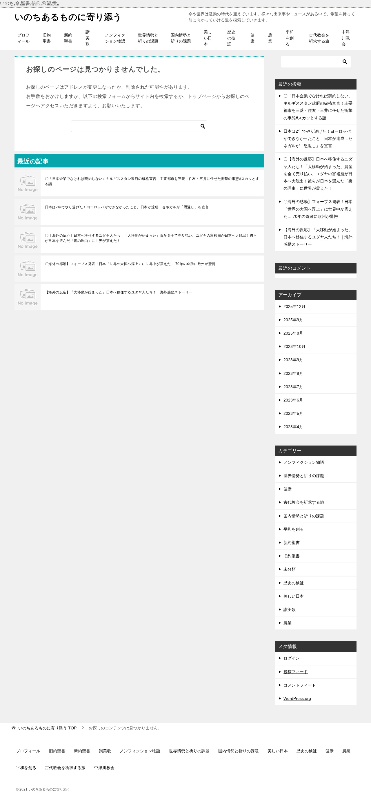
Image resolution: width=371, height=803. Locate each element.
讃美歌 (88, 38)
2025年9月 (293, 319)
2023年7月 (293, 386)
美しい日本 (208, 38)
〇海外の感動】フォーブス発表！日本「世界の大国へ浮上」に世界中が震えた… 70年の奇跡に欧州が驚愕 (130, 264)
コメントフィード (299, 685)
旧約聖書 (47, 38)
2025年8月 (293, 333)
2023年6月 (293, 400)
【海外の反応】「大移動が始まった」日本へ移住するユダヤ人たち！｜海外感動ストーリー (118, 292)
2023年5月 (293, 413)
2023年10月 (294, 346)
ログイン (291, 658)
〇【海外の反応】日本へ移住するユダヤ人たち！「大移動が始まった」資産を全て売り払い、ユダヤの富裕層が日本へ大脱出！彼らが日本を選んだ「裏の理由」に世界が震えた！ (151, 238)
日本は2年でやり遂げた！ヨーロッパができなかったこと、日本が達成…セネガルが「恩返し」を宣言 (127, 207)
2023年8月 (293, 373)
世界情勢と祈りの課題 (148, 38)
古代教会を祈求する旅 (319, 38)
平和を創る (289, 38)
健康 (252, 38)
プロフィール (23, 38)
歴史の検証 (231, 38)
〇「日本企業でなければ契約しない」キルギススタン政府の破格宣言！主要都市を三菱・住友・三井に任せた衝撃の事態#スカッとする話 (152, 181)
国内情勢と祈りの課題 (181, 38)
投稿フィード (295, 671)
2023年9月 (293, 359)
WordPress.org (297, 698)
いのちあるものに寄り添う (68, 17)
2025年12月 (294, 306)
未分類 (289, 569)
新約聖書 (68, 38)
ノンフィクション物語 (115, 38)
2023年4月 (293, 426)
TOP (47, 728)
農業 (270, 38)
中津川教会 (346, 38)
